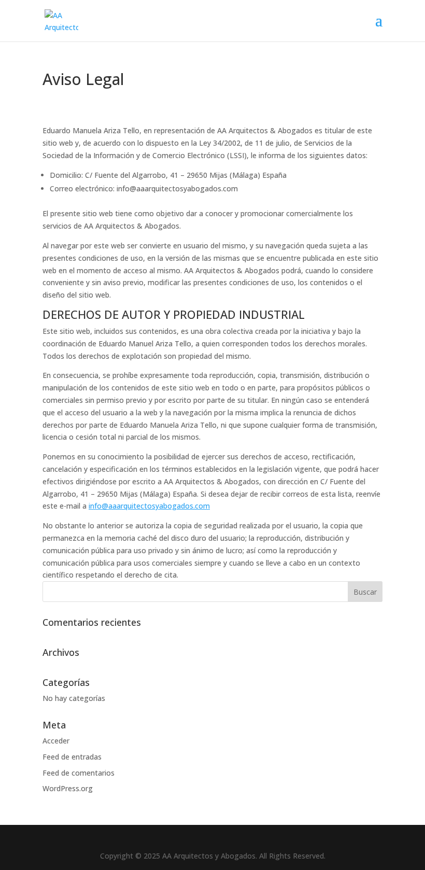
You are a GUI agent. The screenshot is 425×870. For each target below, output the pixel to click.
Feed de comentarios (78, 773)
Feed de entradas (72, 757)
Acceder (55, 741)
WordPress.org (67, 788)
